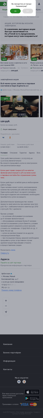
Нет (27, 11)
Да (15, 11)
